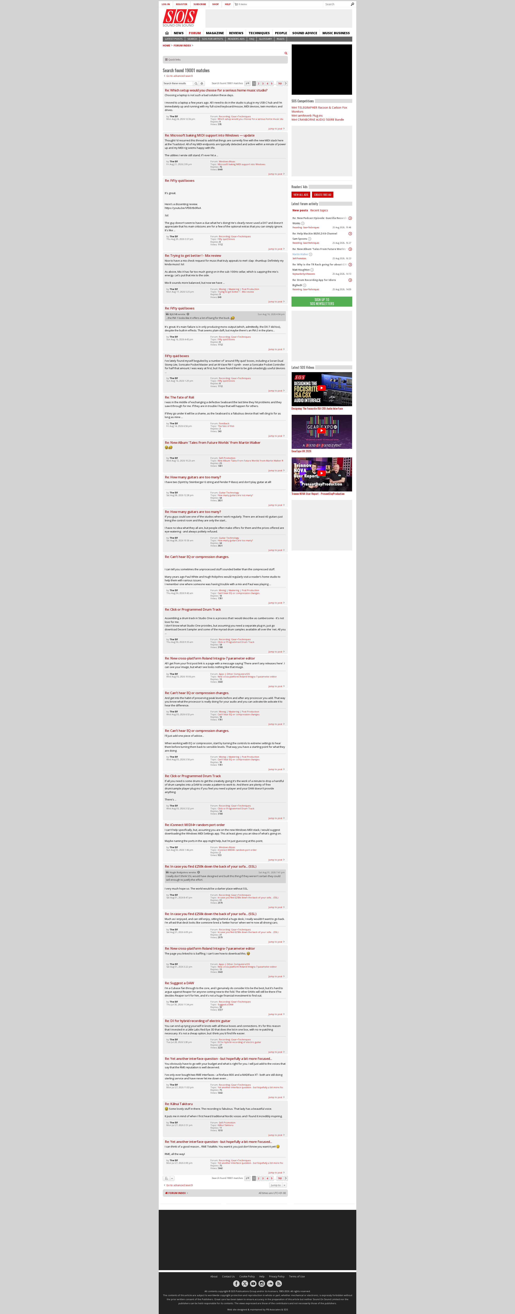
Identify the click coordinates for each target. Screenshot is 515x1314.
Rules (280, 39)
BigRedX (297, 285)
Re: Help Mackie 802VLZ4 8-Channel (315, 233)
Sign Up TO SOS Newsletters (322, 301)
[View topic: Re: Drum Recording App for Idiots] (350, 280)
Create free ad (322, 194)
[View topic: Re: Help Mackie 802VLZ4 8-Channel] (350, 233)
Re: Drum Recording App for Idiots (314, 280)
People (281, 33)
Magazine (215, 33)
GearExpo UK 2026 (301, 451)
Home (167, 33)
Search (192, 39)
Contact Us (228, 1276)
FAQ (251, 39)
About (213, 1276)
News (179, 33)
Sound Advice (304, 33)
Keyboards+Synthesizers (304, 273)
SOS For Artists (212, 39)
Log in (166, 4)
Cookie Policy (247, 1276)
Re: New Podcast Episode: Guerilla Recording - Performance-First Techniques (321, 218)
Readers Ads (236, 39)
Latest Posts (174, 39)
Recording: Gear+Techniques (306, 227)
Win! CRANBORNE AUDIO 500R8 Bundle (317, 119)
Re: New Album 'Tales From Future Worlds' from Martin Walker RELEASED (321, 249)
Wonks (296, 223)
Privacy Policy (276, 1276)
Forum (195, 33)
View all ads (301, 194)
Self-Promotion (299, 258)
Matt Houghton (301, 269)
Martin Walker (300, 254)
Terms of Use (297, 1276)
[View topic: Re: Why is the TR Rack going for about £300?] (350, 264)
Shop (215, 4)
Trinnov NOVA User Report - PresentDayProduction (317, 493)
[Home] (180, 16)
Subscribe (200, 4)
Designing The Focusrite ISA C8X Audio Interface (317, 408)
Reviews (236, 33)
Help (228, 4)
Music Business (336, 33)
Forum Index (182, 45)
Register (181, 4)
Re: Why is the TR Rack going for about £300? (321, 264)
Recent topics (319, 210)
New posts (300, 210)
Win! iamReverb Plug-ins (307, 115)
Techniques (259, 33)
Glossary (265, 39)
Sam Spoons (300, 238)
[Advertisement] (322, 336)
